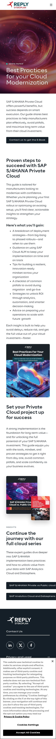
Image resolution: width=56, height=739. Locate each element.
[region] (28, 698)
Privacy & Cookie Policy (16, 717)
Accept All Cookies (28, 733)
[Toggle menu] (51, 5)
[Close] (52, 661)
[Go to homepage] (21, 5)
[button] (27, 140)
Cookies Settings (28, 725)
